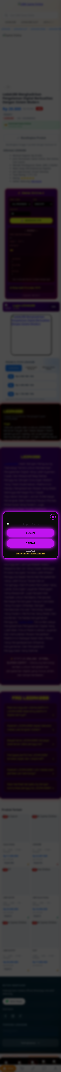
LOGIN (30, 534)
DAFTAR (31, 544)
